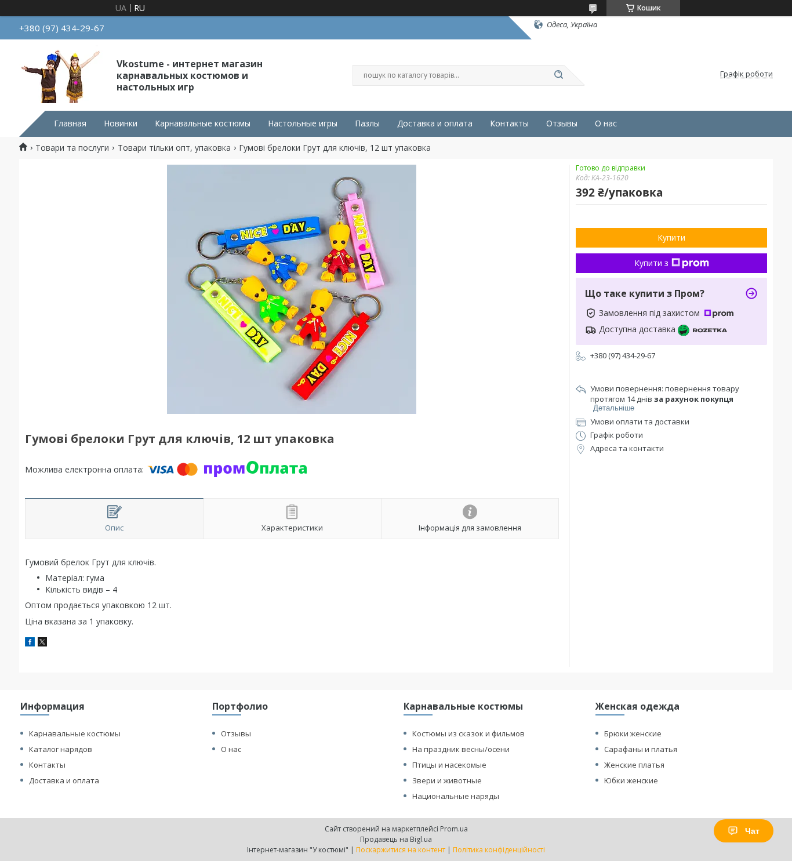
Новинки (120, 123)
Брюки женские (633, 733)
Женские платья (634, 765)
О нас (606, 123)
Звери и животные (447, 780)
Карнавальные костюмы (202, 123)
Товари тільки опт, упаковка (174, 148)
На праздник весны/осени (461, 749)
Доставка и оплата (435, 123)
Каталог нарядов (60, 749)
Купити (671, 237)
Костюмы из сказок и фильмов (468, 733)
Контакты (509, 123)
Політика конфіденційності (499, 850)
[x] (42, 643)
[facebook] (30, 643)
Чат (752, 830)
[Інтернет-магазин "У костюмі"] (62, 74)
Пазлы (367, 123)
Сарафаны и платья (640, 749)
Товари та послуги (72, 148)
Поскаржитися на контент (400, 850)
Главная (70, 123)
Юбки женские (631, 780)
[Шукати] (558, 75)
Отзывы (561, 123)
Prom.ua (454, 829)
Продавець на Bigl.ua (396, 839)
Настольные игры (302, 123)
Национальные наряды (455, 796)
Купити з (651, 262)
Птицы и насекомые (449, 765)
